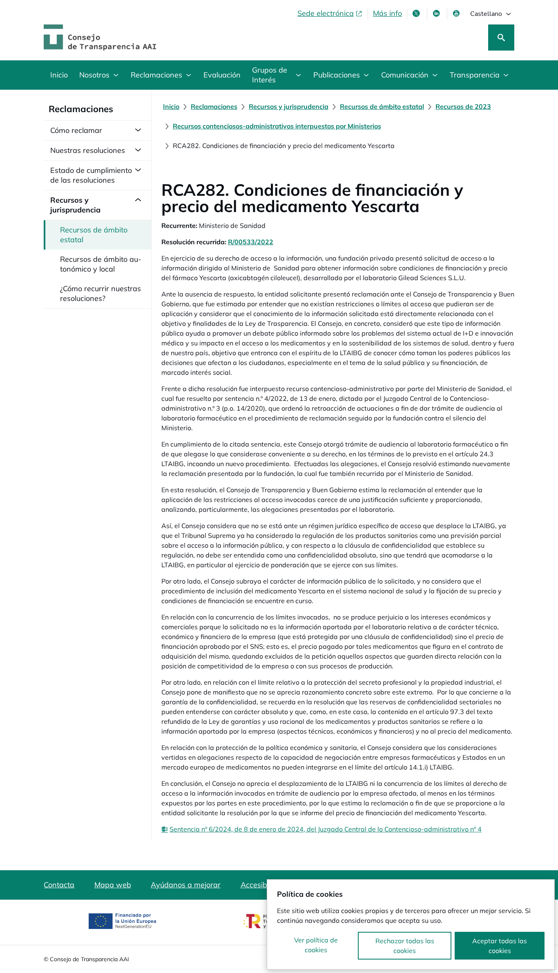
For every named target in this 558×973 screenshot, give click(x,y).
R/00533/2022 (250, 242)
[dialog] (411, 924)
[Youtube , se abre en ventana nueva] (457, 13)
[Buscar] (501, 37)
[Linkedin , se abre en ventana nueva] (437, 13)
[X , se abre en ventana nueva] (417, 13)
